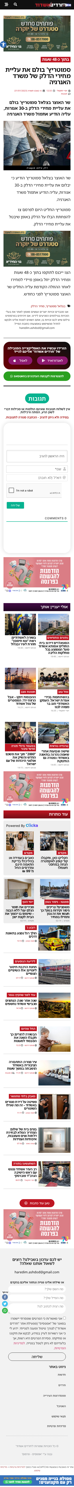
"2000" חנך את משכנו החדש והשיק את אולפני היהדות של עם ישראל (21, 759)
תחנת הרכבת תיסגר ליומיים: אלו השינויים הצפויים (22, 970)
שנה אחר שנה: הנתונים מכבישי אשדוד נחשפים (21, 1002)
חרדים (62, 1385)
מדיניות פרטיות (56, 1426)
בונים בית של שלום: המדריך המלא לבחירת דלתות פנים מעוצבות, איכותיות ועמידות (21, 1134)
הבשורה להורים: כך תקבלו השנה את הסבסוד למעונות (23, 1037)
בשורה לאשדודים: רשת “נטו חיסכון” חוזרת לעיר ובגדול (23, 640)
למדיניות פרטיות (17, 1466)
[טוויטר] (5, 1304)
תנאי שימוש (59, 1416)
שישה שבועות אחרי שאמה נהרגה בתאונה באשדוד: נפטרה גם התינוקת (54, 756)
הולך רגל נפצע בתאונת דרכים (21, 935)
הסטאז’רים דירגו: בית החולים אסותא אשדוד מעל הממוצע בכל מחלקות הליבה (53, 648)
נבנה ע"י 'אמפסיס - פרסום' (37, 1454)
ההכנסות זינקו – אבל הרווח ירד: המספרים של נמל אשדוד (22, 700)
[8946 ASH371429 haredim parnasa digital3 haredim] (37, 592)
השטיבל (61, 1406)
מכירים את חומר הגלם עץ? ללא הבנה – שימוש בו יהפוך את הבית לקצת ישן (19, 912)
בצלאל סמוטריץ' (55, 306)
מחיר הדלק (37, 306)
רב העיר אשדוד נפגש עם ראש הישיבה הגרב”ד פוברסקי (22, 1172)
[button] (3, 44)
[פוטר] (37, 1484)
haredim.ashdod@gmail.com (37, 1272)
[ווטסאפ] (5, 1310)
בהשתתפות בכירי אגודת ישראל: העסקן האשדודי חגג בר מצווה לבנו (54, 702)
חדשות (62, 1374)
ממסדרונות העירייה (54, 1395)
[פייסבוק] (5, 1297)
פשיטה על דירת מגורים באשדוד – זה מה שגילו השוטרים (21, 1105)
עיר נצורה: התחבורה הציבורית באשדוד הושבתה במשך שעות (22, 1065)
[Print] (37, 50)
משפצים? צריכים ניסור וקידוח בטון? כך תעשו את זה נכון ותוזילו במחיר (54, 912)
